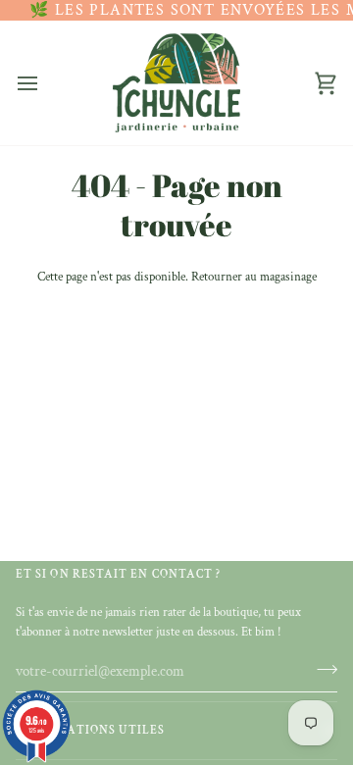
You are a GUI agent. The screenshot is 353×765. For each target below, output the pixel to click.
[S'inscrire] (321, 669)
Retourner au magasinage (254, 277)
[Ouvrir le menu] (45, 83)
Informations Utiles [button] (91, 730)
